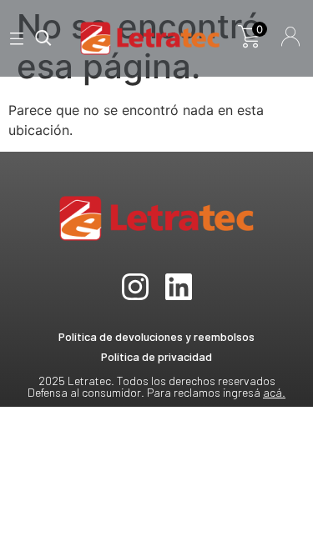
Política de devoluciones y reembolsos (156, 336)
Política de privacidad (156, 356)
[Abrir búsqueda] (43, 38)
